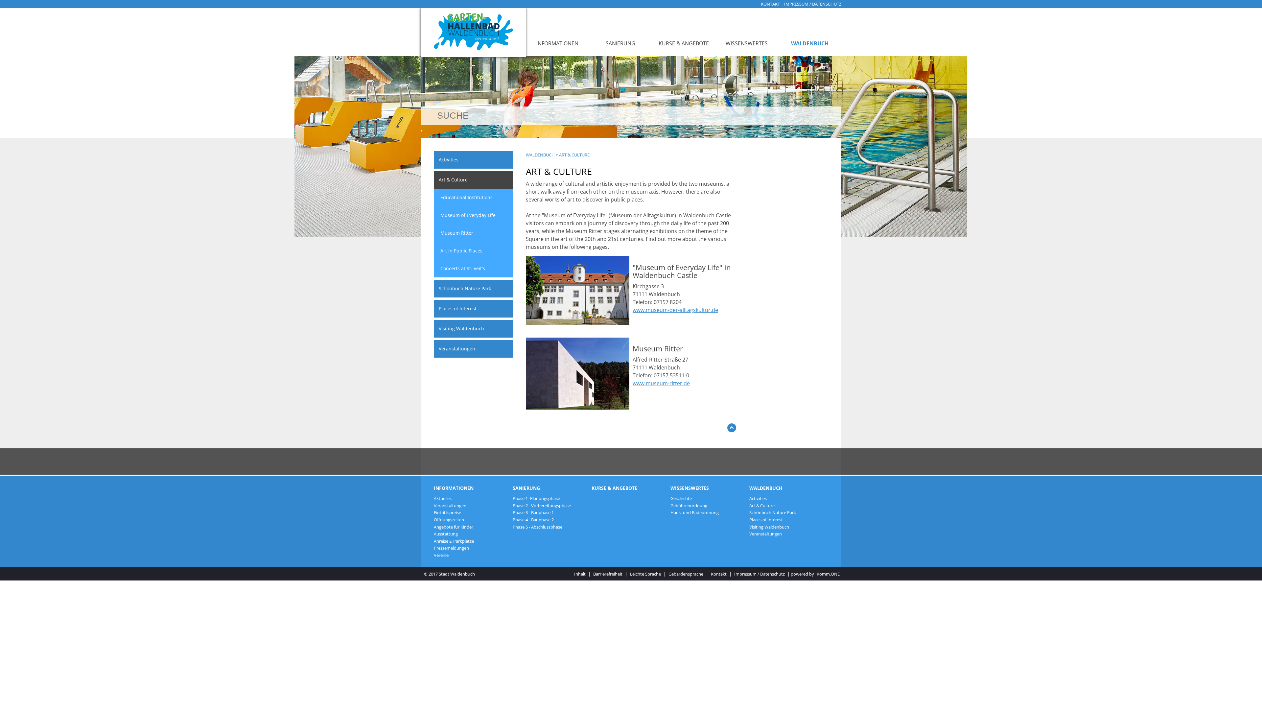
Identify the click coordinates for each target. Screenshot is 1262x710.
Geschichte (681, 498)
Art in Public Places (461, 251)
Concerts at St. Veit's (462, 268)
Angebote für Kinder (453, 527)
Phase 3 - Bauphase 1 (533, 512)
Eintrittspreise (447, 512)
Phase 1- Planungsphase (536, 498)
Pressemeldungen (451, 548)
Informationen (557, 43)
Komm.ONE (828, 574)
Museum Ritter (456, 233)
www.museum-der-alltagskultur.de (675, 310)
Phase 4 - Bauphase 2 (533, 520)
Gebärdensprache (685, 574)
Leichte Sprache (645, 574)
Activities (448, 159)
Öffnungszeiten (449, 520)
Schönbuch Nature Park (465, 288)
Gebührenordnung (688, 506)
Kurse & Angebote (684, 43)
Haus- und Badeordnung (694, 512)
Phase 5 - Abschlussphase (537, 527)
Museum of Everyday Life (468, 215)
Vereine (441, 555)
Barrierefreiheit (607, 574)
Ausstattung (446, 534)
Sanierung (620, 43)
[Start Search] (421, 130)
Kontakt (770, 4)
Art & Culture (453, 180)
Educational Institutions (466, 197)
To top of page (731, 429)
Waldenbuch (810, 43)
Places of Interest (458, 308)
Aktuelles (443, 498)
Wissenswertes (747, 43)
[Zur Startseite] (473, 32)
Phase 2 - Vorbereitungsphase (542, 506)
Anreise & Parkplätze (454, 541)
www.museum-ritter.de (661, 383)
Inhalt (580, 574)
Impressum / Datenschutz (812, 4)
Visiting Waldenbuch (461, 328)
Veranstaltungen (457, 348)
